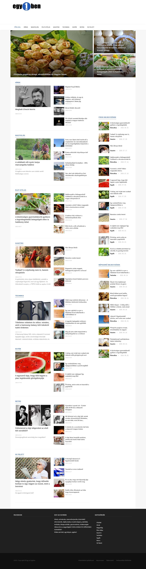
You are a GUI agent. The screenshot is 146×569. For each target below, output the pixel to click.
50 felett (90, 27)
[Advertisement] (64, 17)
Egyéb (74, 27)
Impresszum (100, 560)
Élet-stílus (46, 27)
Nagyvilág (35, 27)
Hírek (26, 27)
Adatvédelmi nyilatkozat (86, 560)
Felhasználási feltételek (123, 560)
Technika (65, 27)
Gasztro (56, 27)
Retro (82, 27)
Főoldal (17, 27)
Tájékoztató (110, 560)
